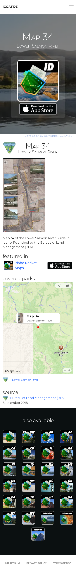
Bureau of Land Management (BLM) (38, 398)
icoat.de (10, 7)
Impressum (12, 563)
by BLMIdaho (41, 135)
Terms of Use (62, 563)
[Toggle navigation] (71, 7)
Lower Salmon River (25, 379)
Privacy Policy (36, 563)
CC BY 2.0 (66, 135)
